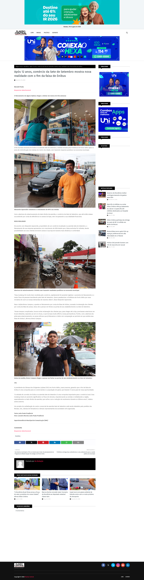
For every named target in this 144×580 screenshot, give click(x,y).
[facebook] (103, 565)
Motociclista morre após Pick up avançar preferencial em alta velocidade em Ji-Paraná (117, 233)
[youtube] (123, 565)
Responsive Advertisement (22, 90)
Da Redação (38, 461)
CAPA (122, 576)
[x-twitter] (108, 565)
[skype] (113, 565)
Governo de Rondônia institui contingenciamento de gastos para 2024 (117, 195)
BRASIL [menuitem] (39, 33)
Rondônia (26, 66)
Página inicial (19, 66)
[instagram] (118, 565)
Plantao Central (29, 577)
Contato (127, 576)
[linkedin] (128, 565)
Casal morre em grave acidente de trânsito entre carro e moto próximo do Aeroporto (82, 494)
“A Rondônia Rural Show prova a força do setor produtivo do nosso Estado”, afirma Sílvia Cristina (27, 494)
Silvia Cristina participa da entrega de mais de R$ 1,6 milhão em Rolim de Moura (118, 222)
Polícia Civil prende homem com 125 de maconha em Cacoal (117, 244)
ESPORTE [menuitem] (55, 33)
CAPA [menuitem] (32, 33)
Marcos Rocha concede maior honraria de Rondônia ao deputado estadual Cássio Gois (55, 494)
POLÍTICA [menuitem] (46, 33)
